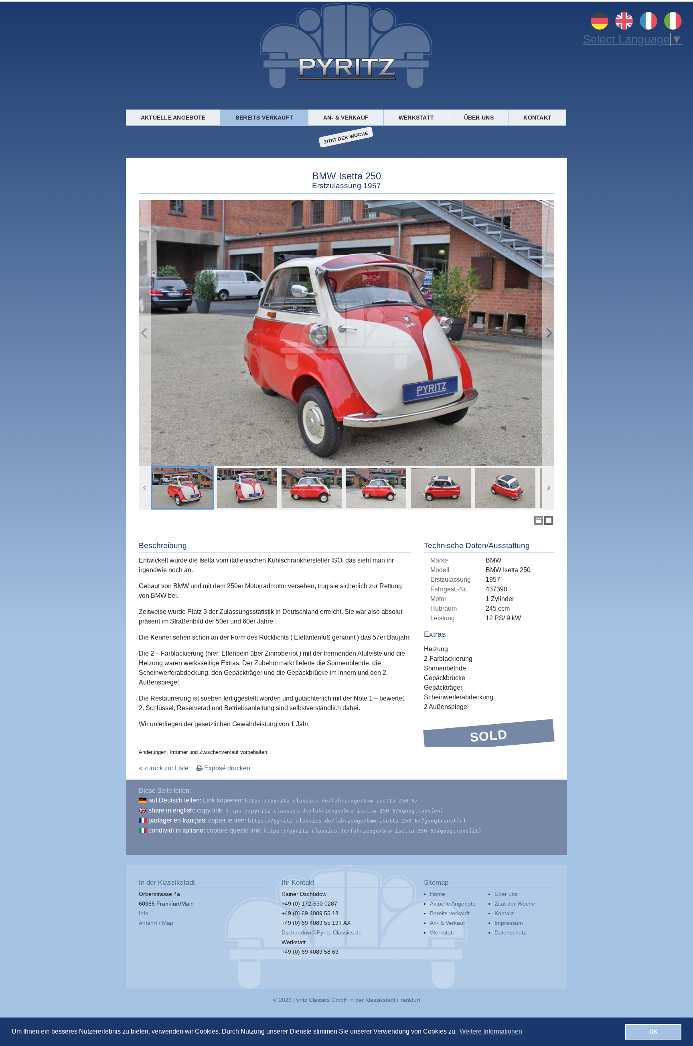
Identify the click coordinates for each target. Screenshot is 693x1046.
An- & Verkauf (346, 117)
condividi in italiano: (176, 830)
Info (143, 913)
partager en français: (177, 820)
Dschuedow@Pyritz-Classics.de (322, 932)
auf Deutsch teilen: (174, 800)
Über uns (479, 117)
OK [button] (653, 1031)
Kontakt (537, 117)
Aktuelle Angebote (173, 117)
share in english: (171, 810)
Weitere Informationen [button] (491, 1031)
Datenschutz (510, 932)
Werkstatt (416, 117)
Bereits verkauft (264, 117)
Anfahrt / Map (156, 923)
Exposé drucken (226, 768)
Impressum (508, 923)
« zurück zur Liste (163, 768)
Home (437, 894)
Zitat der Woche (346, 137)
